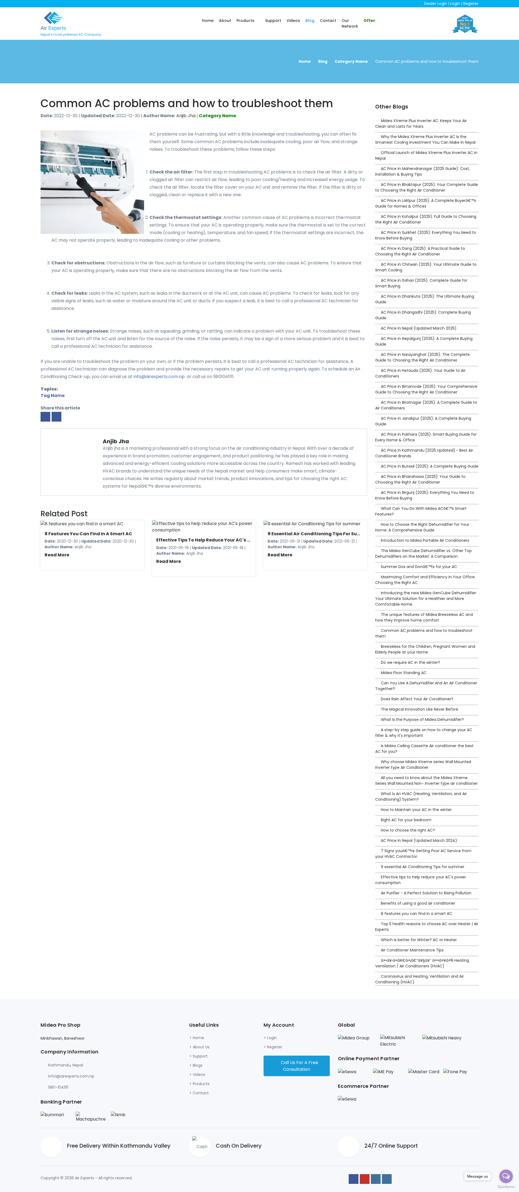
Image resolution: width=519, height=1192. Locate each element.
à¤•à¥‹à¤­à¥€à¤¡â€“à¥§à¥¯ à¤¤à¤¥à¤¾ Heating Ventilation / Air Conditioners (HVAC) (422, 963)
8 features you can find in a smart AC (88, 534)
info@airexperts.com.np (159, 376)
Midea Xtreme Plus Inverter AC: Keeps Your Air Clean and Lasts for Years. (421, 123)
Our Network (350, 23)
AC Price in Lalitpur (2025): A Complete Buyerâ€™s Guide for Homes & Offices (425, 203)
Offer (369, 20)
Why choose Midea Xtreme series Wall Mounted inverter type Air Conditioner (423, 764)
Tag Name (53, 395)
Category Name (351, 61)
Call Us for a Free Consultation (299, 1065)
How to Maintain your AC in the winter (416, 809)
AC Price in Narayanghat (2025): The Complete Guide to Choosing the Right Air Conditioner (422, 357)
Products (201, 1083)
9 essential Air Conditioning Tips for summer (319, 534)
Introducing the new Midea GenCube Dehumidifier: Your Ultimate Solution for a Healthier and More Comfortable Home (426, 598)
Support (273, 20)
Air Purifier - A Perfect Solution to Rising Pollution (426, 893)
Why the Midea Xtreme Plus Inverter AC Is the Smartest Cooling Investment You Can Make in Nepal (425, 139)
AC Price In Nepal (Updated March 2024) (419, 840)
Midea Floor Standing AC (404, 672)
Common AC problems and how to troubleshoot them (187, 103)
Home (208, 20)
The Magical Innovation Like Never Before (419, 709)
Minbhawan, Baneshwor (63, 1038)
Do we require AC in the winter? (410, 662)
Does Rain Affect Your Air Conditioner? (417, 699)
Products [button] (246, 20)
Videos (293, 20)
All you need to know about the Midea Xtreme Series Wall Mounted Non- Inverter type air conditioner (426, 780)
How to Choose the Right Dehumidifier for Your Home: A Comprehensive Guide (422, 527)
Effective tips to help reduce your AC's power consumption (225, 540)
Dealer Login (435, 3)
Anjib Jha (185, 116)
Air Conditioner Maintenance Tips (412, 950)
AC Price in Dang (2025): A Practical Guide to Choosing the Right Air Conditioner (420, 251)
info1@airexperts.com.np (71, 1076)
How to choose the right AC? (408, 830)
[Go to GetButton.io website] (506, 1186)
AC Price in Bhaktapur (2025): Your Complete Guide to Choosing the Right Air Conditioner (426, 187)
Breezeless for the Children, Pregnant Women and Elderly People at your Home (425, 649)
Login (455, 3)
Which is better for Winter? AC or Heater (419, 940)
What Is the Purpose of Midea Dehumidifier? (422, 719)
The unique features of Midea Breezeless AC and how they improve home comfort (424, 617)
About (225, 20)
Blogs (197, 1065)
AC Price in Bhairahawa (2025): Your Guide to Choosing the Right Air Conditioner (420, 479)
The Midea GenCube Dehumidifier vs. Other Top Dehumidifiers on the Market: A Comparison (423, 553)
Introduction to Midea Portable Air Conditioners (425, 540)
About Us (201, 1047)
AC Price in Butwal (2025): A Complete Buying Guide (429, 466)
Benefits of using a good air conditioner (418, 903)
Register (470, 3)
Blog (309, 20)
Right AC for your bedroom (406, 820)
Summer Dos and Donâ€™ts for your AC (419, 566)
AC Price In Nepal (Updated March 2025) (419, 328)
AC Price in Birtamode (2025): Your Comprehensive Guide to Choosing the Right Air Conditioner (426, 389)
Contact (328, 20)
